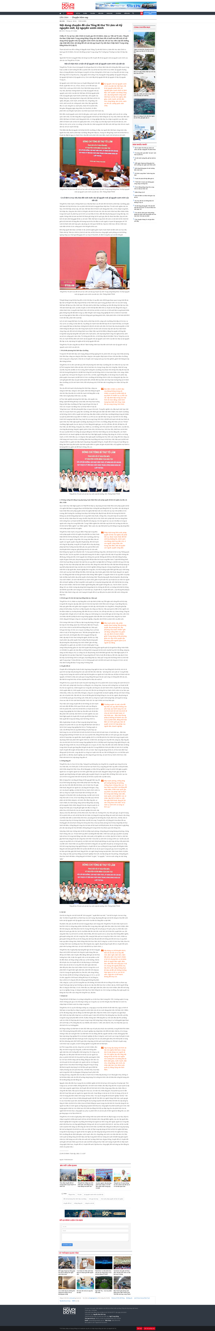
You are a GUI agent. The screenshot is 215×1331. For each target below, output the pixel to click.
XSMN (73, 1301)
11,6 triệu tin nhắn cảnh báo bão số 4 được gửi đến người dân (85, 1272)
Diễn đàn (127, 13)
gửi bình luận (67, 1244)
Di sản (85, 13)
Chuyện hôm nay (79, 17)
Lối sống (118, 13)
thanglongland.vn (93, 1298)
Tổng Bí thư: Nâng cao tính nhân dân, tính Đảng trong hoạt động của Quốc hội (85, 1184)
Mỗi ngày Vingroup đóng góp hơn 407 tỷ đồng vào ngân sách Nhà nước (66, 1272)
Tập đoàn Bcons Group (65, 1301)
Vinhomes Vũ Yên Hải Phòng (118, 1298)
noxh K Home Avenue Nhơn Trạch (142, 1298)
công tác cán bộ (89, 1203)
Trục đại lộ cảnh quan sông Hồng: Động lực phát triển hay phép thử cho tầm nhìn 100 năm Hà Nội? (145, 214)
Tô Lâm (80, 1194)
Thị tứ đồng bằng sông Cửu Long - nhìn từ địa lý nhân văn (144, 188)
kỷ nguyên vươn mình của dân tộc (93, 1194)
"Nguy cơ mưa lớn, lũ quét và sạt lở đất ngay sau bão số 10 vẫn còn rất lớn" (144, 51)
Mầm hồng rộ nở (140, 192)
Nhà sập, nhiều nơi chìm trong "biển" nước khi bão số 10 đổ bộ (144, 94)
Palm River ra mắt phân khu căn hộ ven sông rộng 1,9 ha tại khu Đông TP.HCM (103, 1272)
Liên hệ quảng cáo (149, 1328)
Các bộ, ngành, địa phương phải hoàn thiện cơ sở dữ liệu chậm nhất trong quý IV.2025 (103, 1185)
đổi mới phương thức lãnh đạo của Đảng (74, 1199)
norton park (72, 1298)
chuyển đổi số (67, 1203)
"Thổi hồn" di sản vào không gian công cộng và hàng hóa (144, 182)
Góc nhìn (62, 21)
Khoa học (109, 13)
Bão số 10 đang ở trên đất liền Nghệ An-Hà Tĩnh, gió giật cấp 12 (144, 117)
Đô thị (78, 13)
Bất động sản (129, 1298)
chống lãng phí (78, 1203)
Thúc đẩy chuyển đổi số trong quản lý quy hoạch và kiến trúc (68, 1184)
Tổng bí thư (71, 1194)
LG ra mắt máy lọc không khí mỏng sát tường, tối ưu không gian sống (66, 1292)
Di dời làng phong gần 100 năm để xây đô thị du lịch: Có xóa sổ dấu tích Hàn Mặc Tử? (145, 207)
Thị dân (92, 13)
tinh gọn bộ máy (93, 1199)
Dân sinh (70, 13)
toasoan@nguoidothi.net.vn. (96, 1320)
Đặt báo (139, 1328)
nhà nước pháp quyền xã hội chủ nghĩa (112, 1199)
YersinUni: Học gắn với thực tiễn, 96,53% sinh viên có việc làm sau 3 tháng (122, 1272)
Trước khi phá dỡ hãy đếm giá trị (144, 178)
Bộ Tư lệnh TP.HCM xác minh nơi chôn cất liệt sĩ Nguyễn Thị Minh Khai (145, 148)
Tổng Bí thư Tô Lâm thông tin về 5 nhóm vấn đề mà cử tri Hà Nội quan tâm (122, 1184)
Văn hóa (100, 13)
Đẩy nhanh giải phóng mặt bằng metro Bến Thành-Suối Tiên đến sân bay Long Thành (122, 1292)
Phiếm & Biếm (82, 21)
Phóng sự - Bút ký (71, 21)
